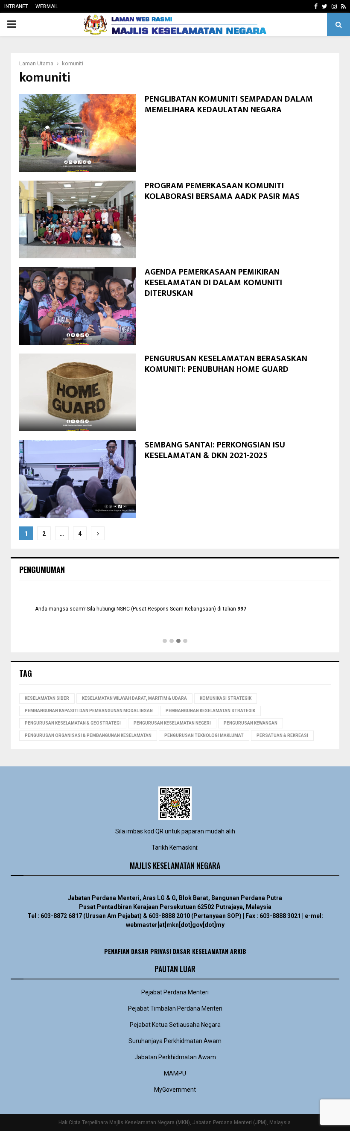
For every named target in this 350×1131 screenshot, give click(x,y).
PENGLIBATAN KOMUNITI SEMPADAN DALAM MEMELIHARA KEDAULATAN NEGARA (229, 104)
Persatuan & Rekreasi (282, 735)
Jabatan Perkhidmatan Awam (175, 1057)
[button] (164, 641)
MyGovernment (175, 1089)
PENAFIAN (116, 951)
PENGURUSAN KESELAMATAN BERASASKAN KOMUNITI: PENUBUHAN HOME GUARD (226, 364)
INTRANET (16, 6)
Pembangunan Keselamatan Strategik (210, 710)
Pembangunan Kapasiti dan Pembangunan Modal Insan (89, 710)
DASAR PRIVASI (151, 951)
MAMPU (175, 1073)
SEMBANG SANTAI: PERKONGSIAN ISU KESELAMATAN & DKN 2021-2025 (215, 450)
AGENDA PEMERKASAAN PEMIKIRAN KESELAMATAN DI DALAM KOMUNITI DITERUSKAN (213, 283)
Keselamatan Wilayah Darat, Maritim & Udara (134, 698)
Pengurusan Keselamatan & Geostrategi (73, 723)
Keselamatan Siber (47, 698)
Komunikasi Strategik (225, 698)
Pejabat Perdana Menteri (175, 992)
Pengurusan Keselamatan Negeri (172, 723)
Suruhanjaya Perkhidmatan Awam (175, 1040)
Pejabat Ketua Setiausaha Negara (175, 1024)
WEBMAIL (46, 6)
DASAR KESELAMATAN (200, 951)
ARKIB (238, 951)
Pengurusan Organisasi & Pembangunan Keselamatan (88, 735)
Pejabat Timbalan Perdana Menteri (175, 1008)
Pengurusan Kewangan (250, 723)
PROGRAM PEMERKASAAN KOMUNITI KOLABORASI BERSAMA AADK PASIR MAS (222, 191)
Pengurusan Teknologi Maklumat (204, 735)
